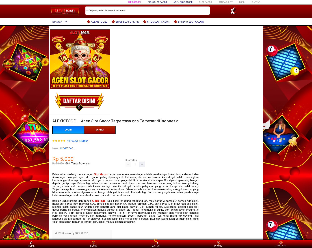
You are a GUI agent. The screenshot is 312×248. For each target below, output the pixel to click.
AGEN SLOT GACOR (183, 2)
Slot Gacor (101, 174)
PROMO (218, 245)
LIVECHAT (281, 245)
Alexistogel (99, 201)
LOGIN (242, 2)
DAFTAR (256, 2)
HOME (31, 245)
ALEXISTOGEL (134, 2)
